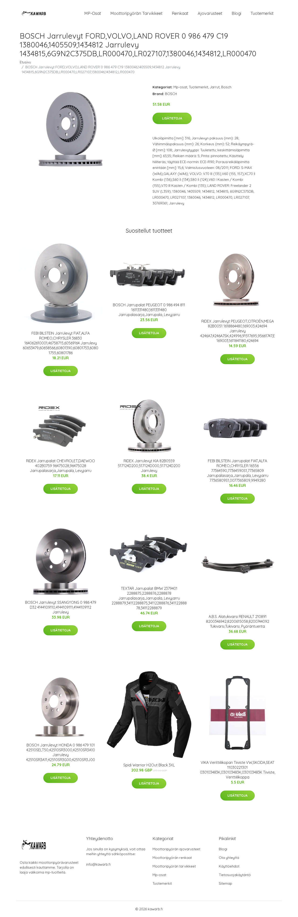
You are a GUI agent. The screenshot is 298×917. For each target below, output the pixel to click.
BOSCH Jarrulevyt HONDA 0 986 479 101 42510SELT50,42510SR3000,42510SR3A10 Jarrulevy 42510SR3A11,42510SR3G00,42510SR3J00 (60, 752)
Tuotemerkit (262, 13)
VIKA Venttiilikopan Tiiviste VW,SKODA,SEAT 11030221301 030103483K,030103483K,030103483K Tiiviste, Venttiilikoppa (237, 769)
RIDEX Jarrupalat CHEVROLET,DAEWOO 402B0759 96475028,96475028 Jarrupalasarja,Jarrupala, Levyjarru (60, 465)
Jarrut (215, 87)
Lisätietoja (172, 118)
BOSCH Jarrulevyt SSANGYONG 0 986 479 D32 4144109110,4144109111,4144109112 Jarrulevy (60, 607)
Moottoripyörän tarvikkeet (136, 13)
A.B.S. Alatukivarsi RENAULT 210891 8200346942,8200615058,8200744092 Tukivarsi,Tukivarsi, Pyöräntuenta (237, 621)
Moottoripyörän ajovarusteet (176, 849)
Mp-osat (180, 87)
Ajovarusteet (210, 13)
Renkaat (180, 13)
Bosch (226, 87)
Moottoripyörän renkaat (172, 857)
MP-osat (92, 13)
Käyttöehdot (229, 866)
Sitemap (225, 883)
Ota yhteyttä (229, 857)
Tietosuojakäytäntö (235, 875)
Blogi (236, 13)
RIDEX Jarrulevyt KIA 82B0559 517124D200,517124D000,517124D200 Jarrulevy (149, 465)
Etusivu (25, 62)
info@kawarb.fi (98, 864)
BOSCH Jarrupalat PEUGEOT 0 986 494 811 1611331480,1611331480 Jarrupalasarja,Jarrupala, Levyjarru (149, 310)
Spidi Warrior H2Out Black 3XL (149, 765)
